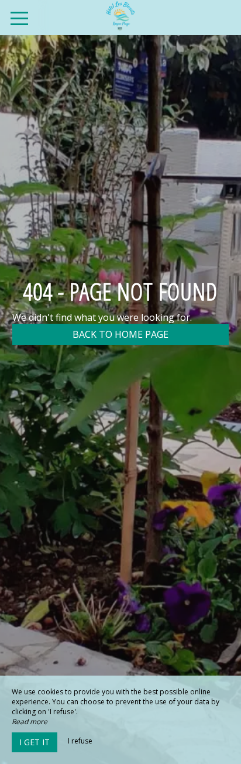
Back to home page (120, 334)
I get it (34, 742)
